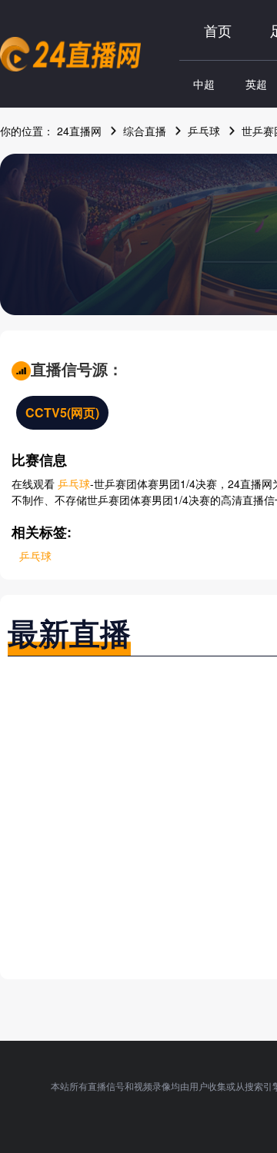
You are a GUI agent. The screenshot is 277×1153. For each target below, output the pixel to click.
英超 (256, 83)
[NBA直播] (70, 54)
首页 (218, 30)
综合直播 (144, 130)
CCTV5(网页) (62, 412)
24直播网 (79, 130)
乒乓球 (204, 130)
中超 (204, 83)
